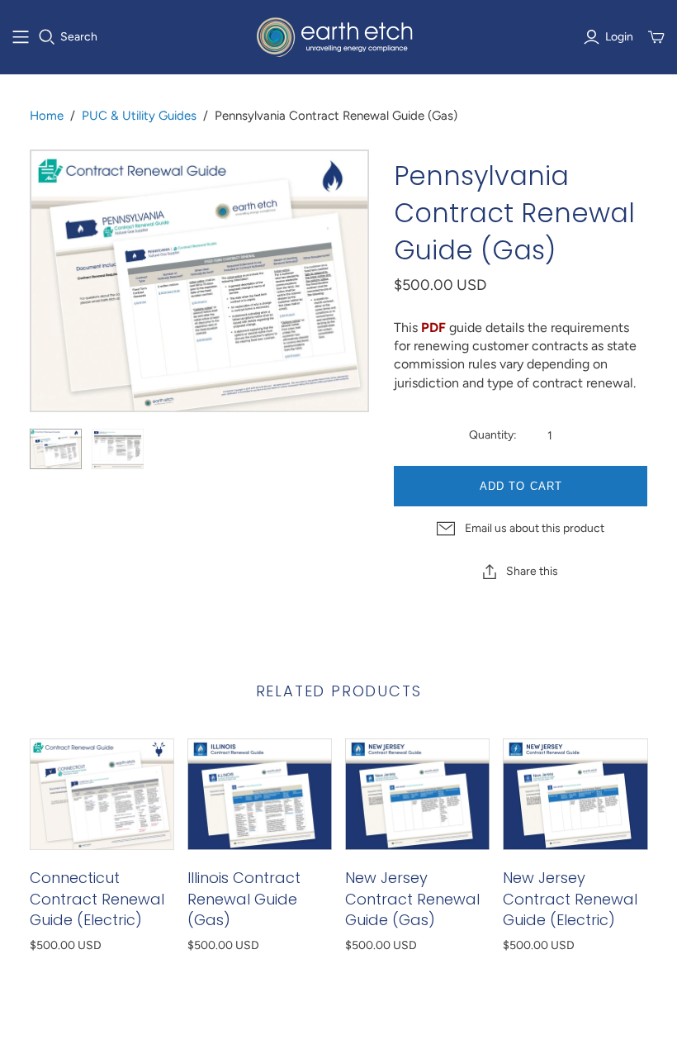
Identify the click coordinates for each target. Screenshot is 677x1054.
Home (47, 115)
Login (619, 37)
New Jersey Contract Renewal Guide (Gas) (412, 898)
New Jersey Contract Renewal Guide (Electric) (570, 898)
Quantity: (493, 435)
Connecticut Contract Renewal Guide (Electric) (97, 898)
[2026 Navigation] (20, 37)
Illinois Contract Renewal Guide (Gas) (244, 898)
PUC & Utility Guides (139, 115)
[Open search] (47, 37)
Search (78, 37)
